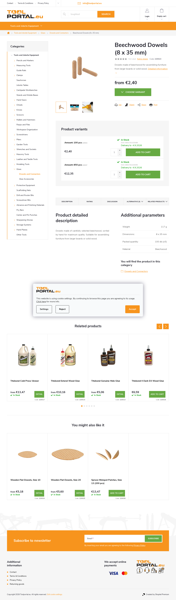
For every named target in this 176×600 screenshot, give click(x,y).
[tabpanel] (27, 367)
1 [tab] (81, 406)
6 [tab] (94, 406)
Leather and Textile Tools (27, 159)
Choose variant (135, 92)
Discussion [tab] (112, 201)
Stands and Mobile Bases (27, 95)
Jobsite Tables (22, 85)
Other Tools (21, 234)
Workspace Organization (27, 129)
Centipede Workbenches (26, 90)
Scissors (20, 115)
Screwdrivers (22, 134)
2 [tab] (84, 406)
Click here (41, 301)
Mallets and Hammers (25, 120)
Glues (18, 169)
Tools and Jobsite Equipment (26, 55)
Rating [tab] (90, 201)
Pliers (18, 139)
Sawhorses (21, 80)
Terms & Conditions (25, 3)
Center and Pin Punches (26, 215)
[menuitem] (26, 26)
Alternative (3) (133, 201)
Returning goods (17, 584)
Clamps (19, 75)
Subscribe (153, 538)
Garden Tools (22, 144)
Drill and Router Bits (25, 195)
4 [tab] (89, 406)
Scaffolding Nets (23, 190)
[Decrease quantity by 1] (120, 154)
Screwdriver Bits (23, 200)
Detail (39, 394)
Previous (159, 326)
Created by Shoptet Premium (157, 594)
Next (166, 326)
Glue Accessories (26, 179)
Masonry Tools (22, 154)
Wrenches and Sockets (26, 149)
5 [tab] (91, 406)
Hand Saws (21, 100)
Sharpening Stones (24, 220)
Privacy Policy (43, 3)
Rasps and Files (23, 124)
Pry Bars (20, 210)
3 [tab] (86, 406)
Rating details (142, 59)
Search (105, 14)
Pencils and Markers (25, 60)
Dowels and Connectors (29, 174)
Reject (62, 309)
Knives (19, 110)
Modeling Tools (22, 164)
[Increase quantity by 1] (120, 150)
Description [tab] (67, 201)
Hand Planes (21, 229)
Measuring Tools (23, 65)
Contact (10, 3)
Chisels (19, 105)
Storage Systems (23, 224)
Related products (156, 201)
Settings (44, 309)
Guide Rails (21, 70)
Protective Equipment (25, 185)
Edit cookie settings (54, 594)
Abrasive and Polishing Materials (30, 205)
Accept (132, 309)
